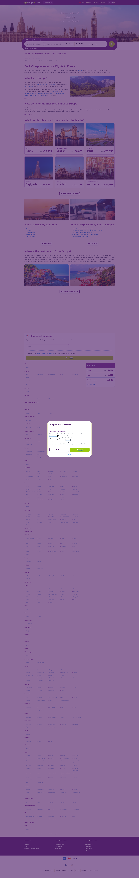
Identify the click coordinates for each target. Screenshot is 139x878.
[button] (69, 454)
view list (68, 440)
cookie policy (53, 436)
